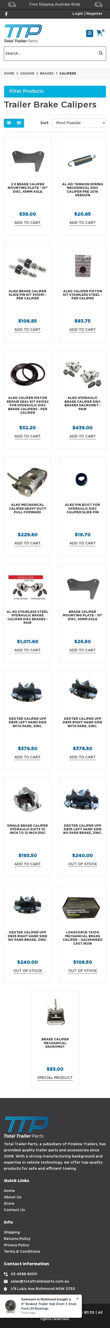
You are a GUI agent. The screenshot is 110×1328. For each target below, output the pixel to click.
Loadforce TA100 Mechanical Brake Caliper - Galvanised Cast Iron (83, 938)
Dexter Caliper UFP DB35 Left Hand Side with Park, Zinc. (28, 722)
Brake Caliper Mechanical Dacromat (55, 1043)
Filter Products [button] (26, 91)
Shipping (12, 1232)
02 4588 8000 (24, 1274)
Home (9, 1190)
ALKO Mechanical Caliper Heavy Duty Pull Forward (27, 509)
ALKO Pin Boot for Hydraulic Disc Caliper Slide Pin (82, 509)
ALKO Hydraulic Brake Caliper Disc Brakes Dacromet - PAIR (82, 403)
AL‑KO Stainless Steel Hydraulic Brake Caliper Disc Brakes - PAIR (27, 617)
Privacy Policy (16, 1245)
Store (9, 1203)
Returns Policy (17, 1238)
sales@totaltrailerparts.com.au (40, 1281)
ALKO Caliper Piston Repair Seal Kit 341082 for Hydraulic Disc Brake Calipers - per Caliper (28, 405)
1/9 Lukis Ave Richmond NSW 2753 (43, 1288)
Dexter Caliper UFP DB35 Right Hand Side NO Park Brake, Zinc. (27, 936)
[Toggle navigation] (89, 33)
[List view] (19, 123)
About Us (12, 1197)
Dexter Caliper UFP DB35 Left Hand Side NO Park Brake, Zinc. (82, 829)
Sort (44, 123)
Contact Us (14, 1210)
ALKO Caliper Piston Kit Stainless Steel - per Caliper (82, 295)
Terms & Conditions (22, 1251)
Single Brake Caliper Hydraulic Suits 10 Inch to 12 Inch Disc (27, 829)
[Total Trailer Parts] (23, 33)
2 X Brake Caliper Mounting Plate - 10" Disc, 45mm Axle (28, 188)
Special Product (55, 1077)
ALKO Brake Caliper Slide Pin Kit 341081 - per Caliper (28, 295)
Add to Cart (27, 222)
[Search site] (101, 53)
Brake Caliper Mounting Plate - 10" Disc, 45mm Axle (83, 616)
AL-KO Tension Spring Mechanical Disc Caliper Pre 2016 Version (82, 190)
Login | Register (87, 13)
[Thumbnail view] (9, 123)
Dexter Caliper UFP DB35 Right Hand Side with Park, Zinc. (82, 722)
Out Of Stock (82, 864)
